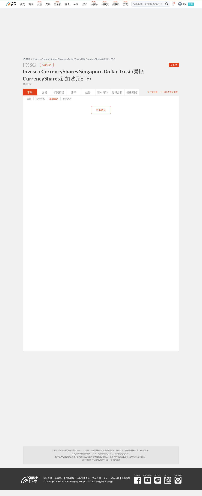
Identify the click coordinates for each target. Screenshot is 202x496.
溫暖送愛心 (178, 480)
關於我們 (48, 478)
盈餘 (88, 92)
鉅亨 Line (157, 480)
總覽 (29, 98)
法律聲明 (126, 478)
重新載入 (101, 109)
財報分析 (117, 92)
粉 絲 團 (137, 480)
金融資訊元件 (83, 478)
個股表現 (40, 98)
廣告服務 (70, 478)
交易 (44, 92)
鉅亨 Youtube (147, 480)
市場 (30, 92)
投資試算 (67, 98)
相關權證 (59, 92)
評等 (73, 92)
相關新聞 (131, 92)
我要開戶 (46, 64)
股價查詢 (53, 98)
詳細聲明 (142, 457)
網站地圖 (115, 478)
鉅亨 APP (167, 480)
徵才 (106, 478)
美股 (28, 59)
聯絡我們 (96, 478)
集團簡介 (59, 478)
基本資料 (102, 92)
